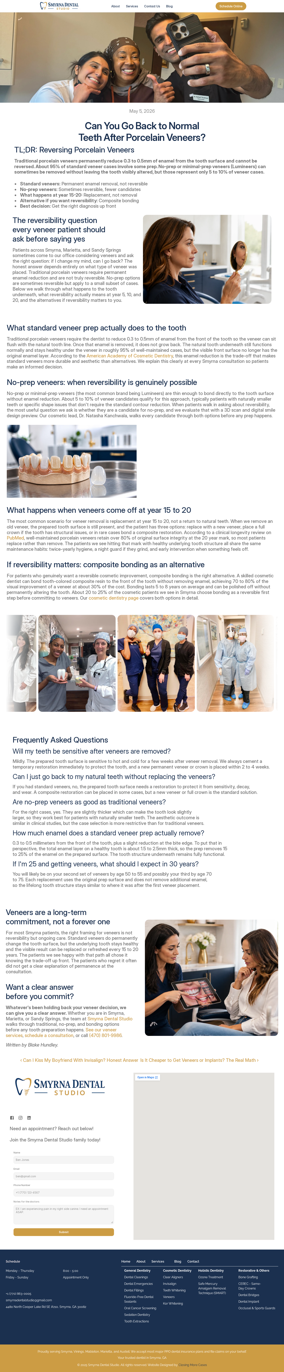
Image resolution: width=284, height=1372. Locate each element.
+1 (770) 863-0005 (18, 1293)
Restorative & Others (253, 1270)
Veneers (169, 1297)
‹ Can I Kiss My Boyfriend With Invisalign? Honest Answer (79, 1060)
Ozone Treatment (210, 1277)
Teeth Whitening (174, 1290)
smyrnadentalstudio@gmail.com (29, 1300)
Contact (193, 1261)
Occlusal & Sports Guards (256, 1308)
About (140, 1261)
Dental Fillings (134, 1290)
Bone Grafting (248, 1277)
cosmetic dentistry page (114, 598)
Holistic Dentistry (211, 1270)
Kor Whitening (173, 1303)
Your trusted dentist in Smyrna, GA (142, 1358)
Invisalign (169, 1284)
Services (157, 1261)
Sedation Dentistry (137, 1315)
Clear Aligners (173, 1277)
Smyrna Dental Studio (110, 1019)
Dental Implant (249, 1301)
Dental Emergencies (138, 1284)
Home (125, 1261)
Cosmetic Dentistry (177, 1270)
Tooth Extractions (136, 1321)
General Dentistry (137, 1270)
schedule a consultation (49, 1035)
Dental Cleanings (136, 1277)
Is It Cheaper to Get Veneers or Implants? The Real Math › (199, 1060)
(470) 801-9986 (105, 1035)
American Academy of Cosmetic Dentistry (130, 356)
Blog (177, 1261)
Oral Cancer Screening (140, 1308)
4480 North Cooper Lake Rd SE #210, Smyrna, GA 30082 (46, 1307)
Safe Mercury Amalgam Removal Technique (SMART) (212, 1288)
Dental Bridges (248, 1295)
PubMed (15, 538)
